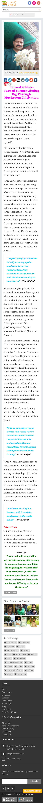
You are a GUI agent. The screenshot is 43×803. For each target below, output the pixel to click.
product (31, 666)
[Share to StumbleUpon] (31, 80)
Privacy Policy (8, 729)
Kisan (9, 658)
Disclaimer (6, 731)
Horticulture (21, 654)
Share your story (32, 791)
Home (4, 689)
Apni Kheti (25, 643)
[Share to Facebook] (5, 80)
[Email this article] (10, 84)
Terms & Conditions (10, 726)
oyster (30, 662)
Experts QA (6, 703)
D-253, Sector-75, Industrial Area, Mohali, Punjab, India (21, 747)
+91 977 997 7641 (14, 758)
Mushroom (21, 658)
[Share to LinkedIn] (27, 80)
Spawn (10, 674)
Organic (5, 698)
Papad (9, 666)
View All (9, 630)
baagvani (10, 646)
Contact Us (10, 593)
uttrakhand (22, 674)
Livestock (6, 695)
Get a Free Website (10, 712)
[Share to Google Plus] (14, 80)
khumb (34, 654)
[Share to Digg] (18, 80)
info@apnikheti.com (15, 754)
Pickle (20, 666)
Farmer (26, 650)
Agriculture (11, 643)
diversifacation (12, 650)
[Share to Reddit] (23, 80)
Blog (4, 706)
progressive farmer (14, 670)
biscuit (21, 646)
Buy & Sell (6, 709)
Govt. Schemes (8, 701)
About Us (6, 723)
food (9, 654)
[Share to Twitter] (10, 80)
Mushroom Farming (14, 662)
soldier (30, 670)
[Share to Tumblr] (36, 80)
